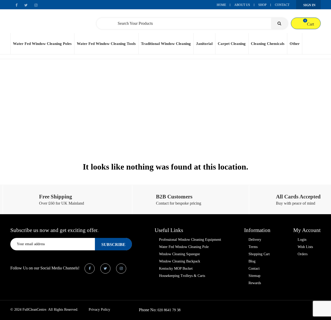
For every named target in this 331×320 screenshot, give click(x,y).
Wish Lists (305, 247)
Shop (262, 5)
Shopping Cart (259, 254)
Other (295, 44)
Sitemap (254, 276)
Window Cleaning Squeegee (179, 254)
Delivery (255, 240)
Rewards (255, 283)
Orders (302, 254)
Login (302, 240)
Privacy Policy (99, 309)
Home (221, 5)
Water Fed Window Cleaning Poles (42, 44)
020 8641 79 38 (168, 310)
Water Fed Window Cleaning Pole (184, 247)
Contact (282, 5)
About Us (242, 5)
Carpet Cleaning (232, 44)
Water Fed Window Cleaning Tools (106, 44)
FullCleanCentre (34, 309)
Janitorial (204, 44)
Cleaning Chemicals (267, 44)
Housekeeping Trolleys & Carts (182, 276)
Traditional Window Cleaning (166, 44)
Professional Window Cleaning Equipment (190, 240)
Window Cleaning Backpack (179, 261)
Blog (252, 261)
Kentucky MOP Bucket (176, 268)
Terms (253, 247)
